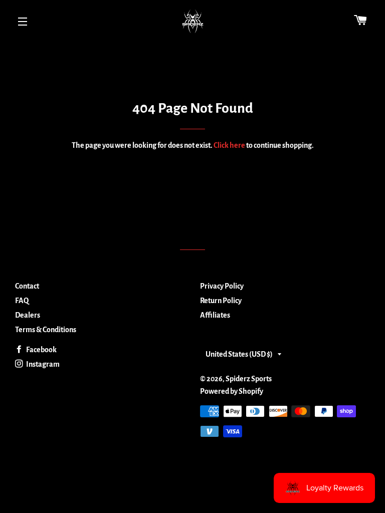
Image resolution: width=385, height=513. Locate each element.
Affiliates (215, 315)
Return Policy (221, 301)
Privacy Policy (222, 286)
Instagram (42, 364)
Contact (27, 286)
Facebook (41, 350)
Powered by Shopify (231, 391)
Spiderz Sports (249, 379)
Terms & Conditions (45, 330)
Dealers (27, 315)
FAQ (22, 301)
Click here (229, 145)
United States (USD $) (239, 354)
